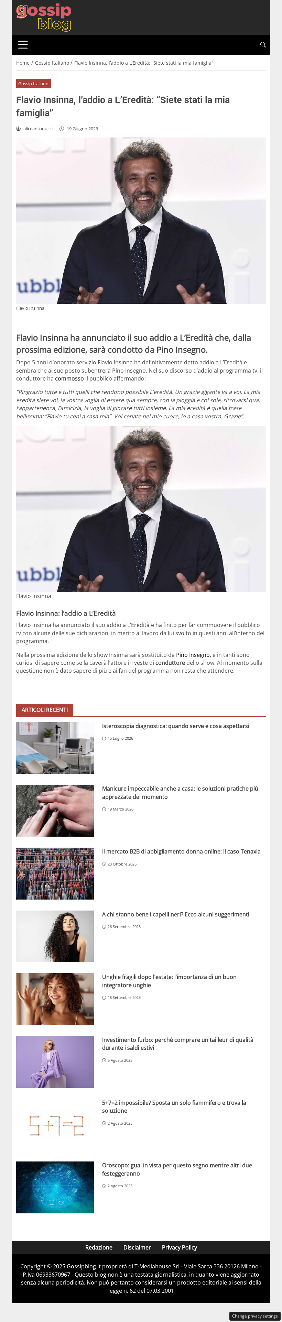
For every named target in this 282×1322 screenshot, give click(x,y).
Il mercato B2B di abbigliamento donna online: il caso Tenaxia (181, 851)
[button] (263, 45)
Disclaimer (137, 1247)
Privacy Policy (179, 1247)
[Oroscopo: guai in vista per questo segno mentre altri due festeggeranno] (55, 1187)
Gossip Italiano (33, 83)
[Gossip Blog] (43, 17)
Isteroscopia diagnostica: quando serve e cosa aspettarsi (175, 726)
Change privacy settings (255, 1316)
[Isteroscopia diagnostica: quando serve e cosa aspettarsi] (55, 748)
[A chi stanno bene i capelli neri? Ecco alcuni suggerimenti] (55, 936)
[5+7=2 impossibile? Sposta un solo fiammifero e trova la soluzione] (55, 1125)
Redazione (98, 1247)
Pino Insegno (193, 655)
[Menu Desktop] (23, 45)
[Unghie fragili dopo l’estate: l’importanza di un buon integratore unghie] (55, 999)
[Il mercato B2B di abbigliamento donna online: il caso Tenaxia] (55, 874)
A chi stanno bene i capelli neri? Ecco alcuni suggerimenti (175, 914)
